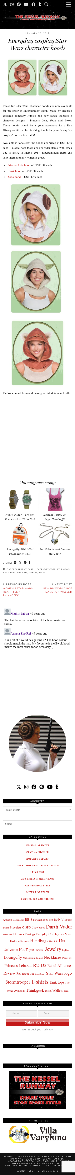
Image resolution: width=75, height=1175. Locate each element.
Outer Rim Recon (37, 892)
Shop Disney (40, 973)
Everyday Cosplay (48, 569)
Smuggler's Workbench (37, 899)
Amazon (7, 919)
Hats (6, 572)
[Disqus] (37, 655)
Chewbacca (38, 927)
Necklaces (53, 957)
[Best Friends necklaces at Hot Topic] (55, 534)
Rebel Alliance (59, 965)
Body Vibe (61, 919)
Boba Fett (47, 919)
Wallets (57, 990)
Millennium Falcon (33, 957)
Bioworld (37, 919)
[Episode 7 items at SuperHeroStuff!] (55, 499)
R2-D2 (40, 965)
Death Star (7, 934)
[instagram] (26, 787)
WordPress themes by (37, 1171)
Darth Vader (59, 926)
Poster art (66, 957)
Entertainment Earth (21, 569)
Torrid (48, 990)
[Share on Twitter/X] (20, 563)
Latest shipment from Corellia (37, 865)
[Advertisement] (37, 435)
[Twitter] (5, 5)
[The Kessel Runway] (37, 13)
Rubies (33, 572)
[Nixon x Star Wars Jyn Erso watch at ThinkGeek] (20, 499)
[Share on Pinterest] (25, 563)
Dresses (18, 934)
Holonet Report (37, 858)
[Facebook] (34, 5)
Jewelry (53, 948)
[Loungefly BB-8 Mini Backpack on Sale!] (20, 534)
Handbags (39, 940)
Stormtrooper (17, 982)
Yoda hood (14, 177)
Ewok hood (14, 171)
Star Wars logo (59, 973)
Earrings (30, 934)
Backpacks (18, 919)
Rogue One (28, 973)
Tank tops (56, 982)
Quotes (29, 966)
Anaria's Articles (37, 845)
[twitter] (18, 787)
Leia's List (37, 872)
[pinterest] (41, 787)
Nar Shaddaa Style (37, 885)
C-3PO (26, 927)
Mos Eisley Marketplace (37, 878)
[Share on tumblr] (30, 563)
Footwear (24, 941)
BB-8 (28, 919)
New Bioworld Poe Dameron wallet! (57, 588)
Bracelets (15, 927)
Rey (19, 973)
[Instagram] (12, 5)
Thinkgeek (35, 990)
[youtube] (49, 787)
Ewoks (65, 569)
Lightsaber (67, 949)
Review (9, 973)
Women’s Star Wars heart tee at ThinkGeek (18, 590)
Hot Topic (26, 949)
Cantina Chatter (37, 852)
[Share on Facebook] (15, 563)
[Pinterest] (19, 5)
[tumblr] (40, 5)
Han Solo (53, 941)
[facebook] (34, 787)
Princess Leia (19, 572)
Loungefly (13, 957)
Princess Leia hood (19, 165)
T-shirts (39, 981)
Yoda (42, 572)
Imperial (39, 950)
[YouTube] (26, 5)
